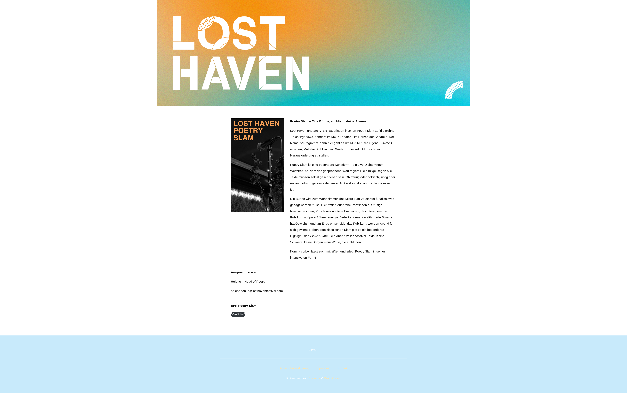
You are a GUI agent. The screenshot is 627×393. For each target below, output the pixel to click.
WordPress (332, 378)
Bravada (314, 378)
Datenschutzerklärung (294, 368)
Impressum (323, 368)
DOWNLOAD (238, 314)
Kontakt (343, 368)
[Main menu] (616, 7)
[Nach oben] (614, 380)
